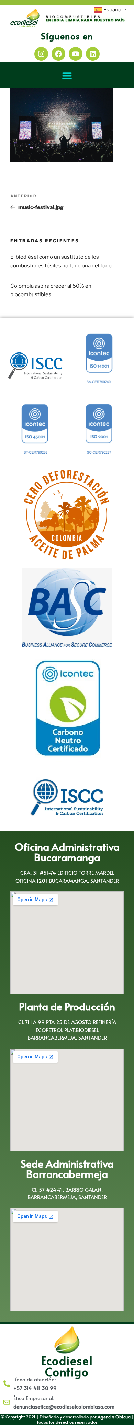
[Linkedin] (93, 54)
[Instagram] (41, 54)
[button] (67, 75)
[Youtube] (75, 54)
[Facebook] (58, 54)
